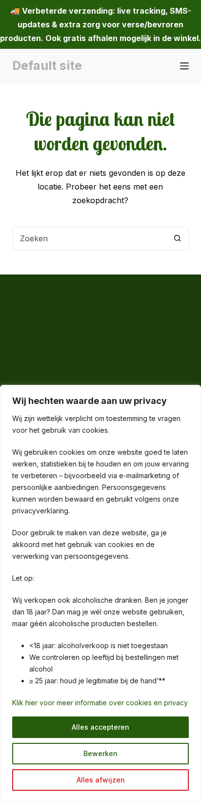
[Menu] (184, 66)
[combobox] (89, 238)
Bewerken (100, 753)
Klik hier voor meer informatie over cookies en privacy (100, 702)
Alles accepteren (100, 727)
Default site (47, 65)
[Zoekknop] (177, 238)
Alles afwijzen (101, 780)
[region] (100, 593)
